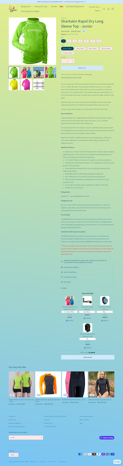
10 (86, 41)
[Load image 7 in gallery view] (14, 84)
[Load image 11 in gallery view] (38, 84)
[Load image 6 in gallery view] (50, 72)
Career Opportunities (86, 416)
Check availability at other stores (71, 77)
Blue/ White (93, 48)
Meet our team (84, 420)
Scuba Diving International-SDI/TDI (55, 416)
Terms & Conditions (50, 426)
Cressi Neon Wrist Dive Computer (105, 308)
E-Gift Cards (12, 420)
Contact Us (12, 416)
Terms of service (52, 461)
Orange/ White (67, 53)
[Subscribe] (41, 437)
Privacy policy (43, 461)
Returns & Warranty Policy (17, 426)
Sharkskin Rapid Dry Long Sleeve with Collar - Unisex (48, 400)
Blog (81, 423)
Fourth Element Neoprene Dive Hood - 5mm (87, 335)
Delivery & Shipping (15, 423)
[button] (26, 6)
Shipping (63, 34)
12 (92, 41)
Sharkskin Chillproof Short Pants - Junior (73, 400)
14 (99, 41)
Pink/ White (80, 48)
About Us (47, 420)
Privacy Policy (48, 423)
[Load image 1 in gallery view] (14, 72)
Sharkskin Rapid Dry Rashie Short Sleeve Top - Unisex (21, 400)
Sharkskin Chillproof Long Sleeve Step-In (100, 400)
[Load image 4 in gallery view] (38, 72)
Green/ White (67, 48)
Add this (70, 321)
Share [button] (64, 288)
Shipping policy (62, 461)
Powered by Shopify (24, 461)
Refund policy (34, 461)
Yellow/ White (106, 48)
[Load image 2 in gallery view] (26, 72)
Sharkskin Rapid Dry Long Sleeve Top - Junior (69, 308)
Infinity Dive (16, 461)
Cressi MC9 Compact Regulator (87, 308)
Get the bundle (87, 357)
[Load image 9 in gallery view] (26, 84)
